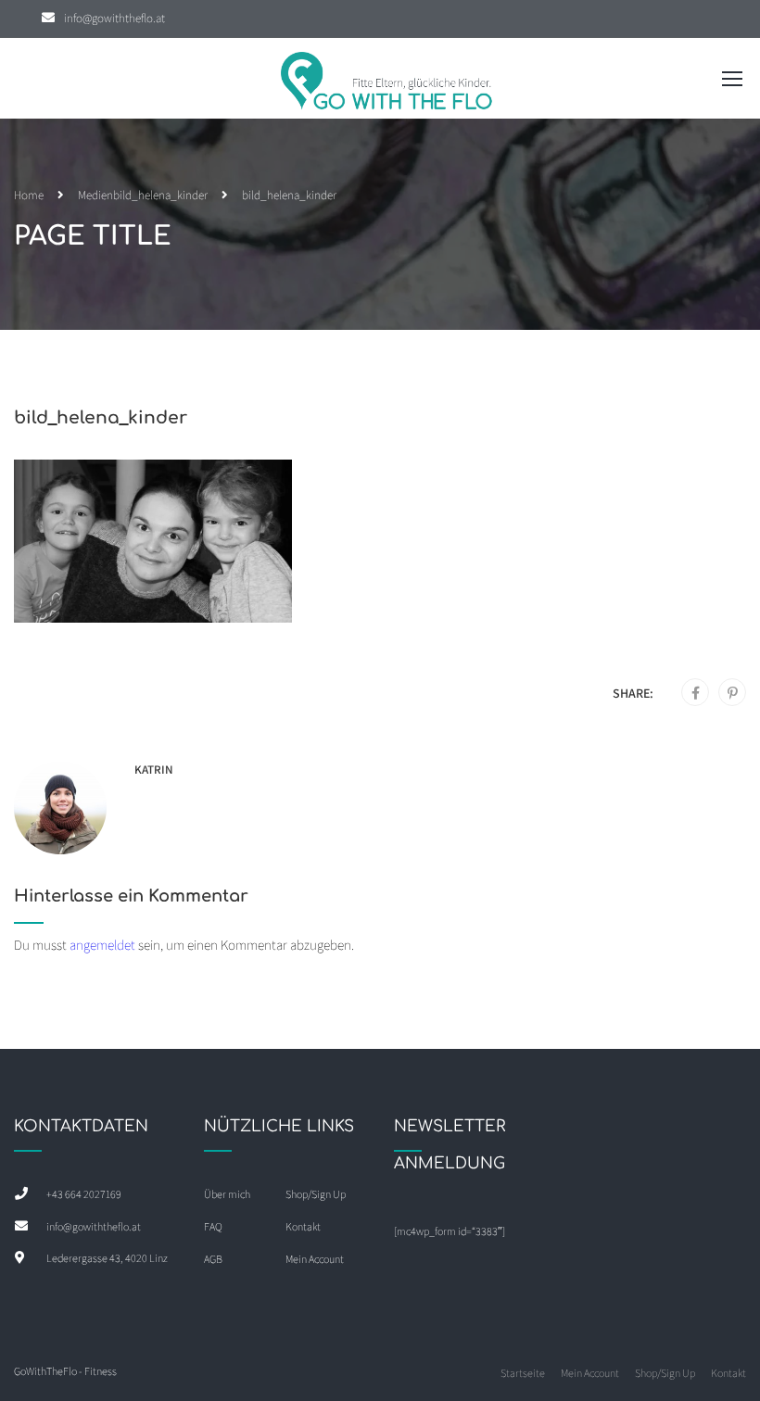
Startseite (522, 1373)
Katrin (153, 769)
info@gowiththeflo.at (114, 18)
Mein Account (314, 1259)
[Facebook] (695, 693)
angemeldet (102, 944)
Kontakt (303, 1226)
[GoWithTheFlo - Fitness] (387, 83)
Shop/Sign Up (315, 1194)
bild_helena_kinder (160, 195)
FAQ (213, 1226)
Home (29, 195)
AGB (213, 1259)
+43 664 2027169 (83, 1194)
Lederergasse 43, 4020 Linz (107, 1258)
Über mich (227, 1194)
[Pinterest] (733, 693)
